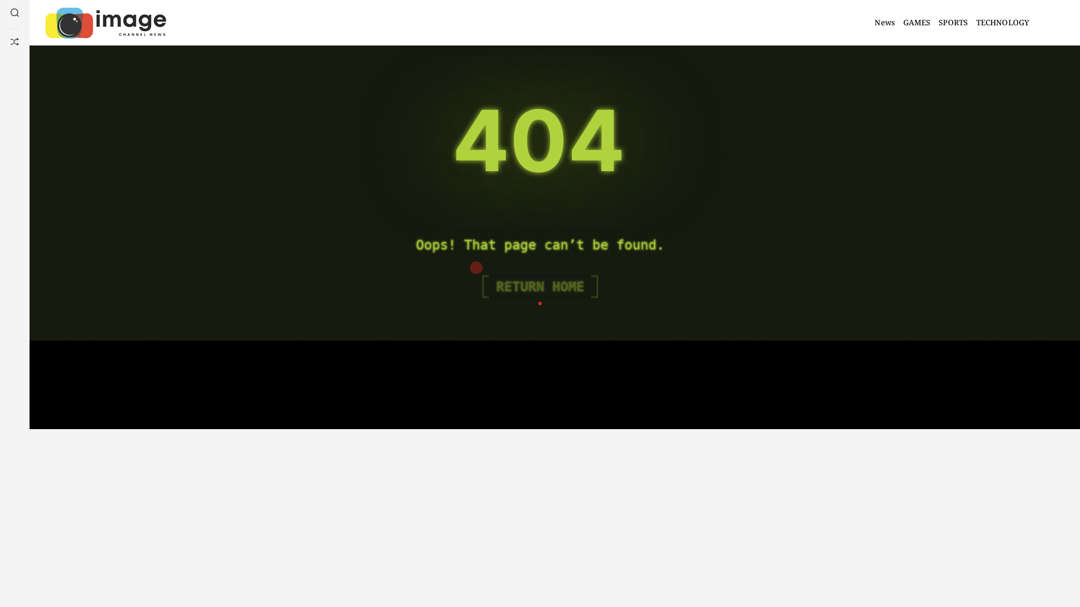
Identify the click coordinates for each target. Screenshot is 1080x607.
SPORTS (953, 22)
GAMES (917, 22)
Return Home (540, 287)
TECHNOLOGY (1002, 22)
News (884, 22)
